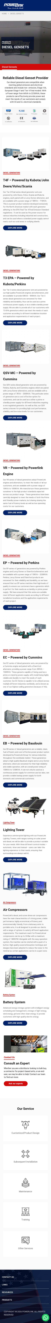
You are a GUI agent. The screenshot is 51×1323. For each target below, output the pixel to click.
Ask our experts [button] (16, 1084)
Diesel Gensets (9, 67)
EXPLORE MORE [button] (15, 228)
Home (4, 14)
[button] (45, 1317)
